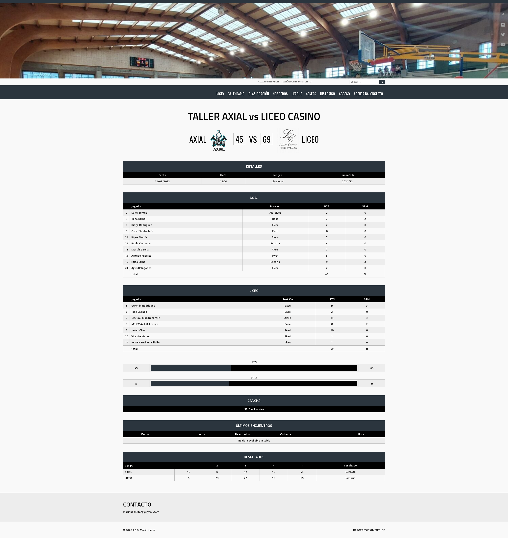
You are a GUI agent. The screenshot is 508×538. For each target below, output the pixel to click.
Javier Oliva (138, 330)
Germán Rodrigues (143, 305)
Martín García (140, 249)
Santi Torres (139, 212)
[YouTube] (503, 45)
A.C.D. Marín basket (268, 81)
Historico (327, 93)
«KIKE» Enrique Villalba (145, 342)
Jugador (136, 206)
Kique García (139, 237)
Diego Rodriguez (141, 225)
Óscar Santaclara (142, 231)
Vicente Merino (140, 336)
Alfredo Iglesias (141, 255)
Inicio (220, 93)
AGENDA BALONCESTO (368, 93)
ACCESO (344, 93)
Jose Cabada (139, 312)
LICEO (128, 478)
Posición (275, 206)
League (297, 93)
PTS (326, 206)
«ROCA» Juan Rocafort (145, 318)
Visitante (285, 434)
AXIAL (128, 472)
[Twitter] (503, 35)
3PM (365, 206)
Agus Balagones (141, 268)
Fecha (145, 434)
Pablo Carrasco (141, 243)
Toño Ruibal (138, 219)
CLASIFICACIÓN (258, 93)
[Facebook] (503, 15)
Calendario (236, 93)
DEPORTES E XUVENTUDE (369, 530)
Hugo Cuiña (138, 262)
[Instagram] (503, 25)
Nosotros (280, 93)
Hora (361, 434)
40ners (311, 93)
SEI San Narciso (254, 409)
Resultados (242, 434)
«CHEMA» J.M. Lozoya (144, 324)
